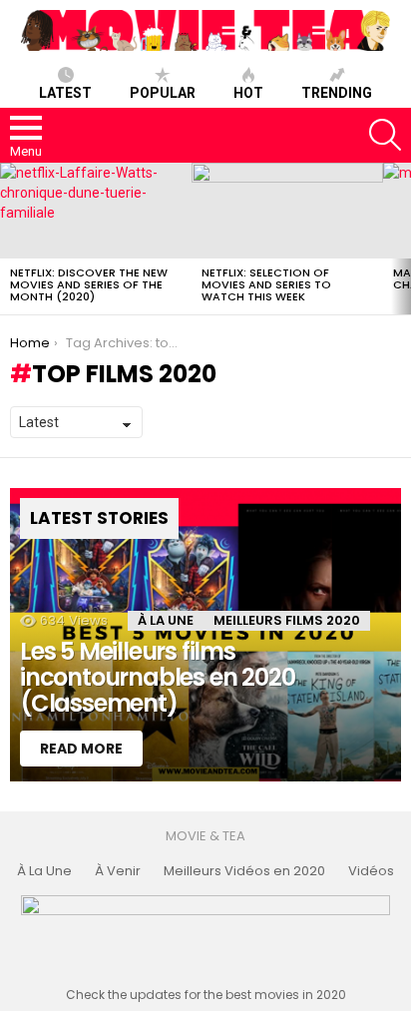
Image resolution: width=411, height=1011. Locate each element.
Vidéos (371, 871)
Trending (336, 93)
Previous (10, 238)
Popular (163, 93)
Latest (65, 93)
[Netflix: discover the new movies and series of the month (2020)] (96, 210)
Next (401, 238)
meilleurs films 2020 (286, 620)
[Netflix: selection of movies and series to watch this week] (287, 210)
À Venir (118, 871)
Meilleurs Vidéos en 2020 (244, 871)
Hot (248, 93)
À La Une (166, 620)
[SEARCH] (385, 135)
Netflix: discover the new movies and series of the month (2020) (89, 284)
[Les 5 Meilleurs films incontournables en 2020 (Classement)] (205, 634)
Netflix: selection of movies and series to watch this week (266, 284)
